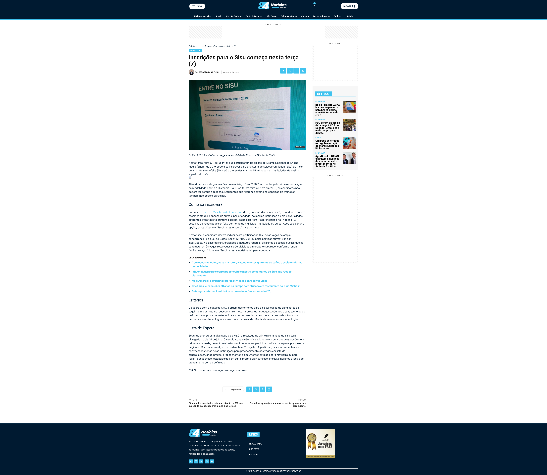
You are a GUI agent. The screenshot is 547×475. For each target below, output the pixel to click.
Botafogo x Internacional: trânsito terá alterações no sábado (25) (232, 291)
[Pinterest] (296, 71)
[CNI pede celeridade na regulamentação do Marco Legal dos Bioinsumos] (349, 143)
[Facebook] (283, 71)
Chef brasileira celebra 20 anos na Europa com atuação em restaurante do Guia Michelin (246, 286)
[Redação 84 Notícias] (192, 72)
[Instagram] (196, 461)
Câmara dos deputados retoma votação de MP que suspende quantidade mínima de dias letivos (216, 404)
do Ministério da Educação (222, 212)
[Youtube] (212, 461)
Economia (320, 102)
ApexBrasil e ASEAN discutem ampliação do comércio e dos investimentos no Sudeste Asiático (327, 161)
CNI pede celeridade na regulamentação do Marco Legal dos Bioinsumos (327, 144)
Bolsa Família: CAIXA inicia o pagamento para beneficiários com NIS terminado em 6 (327, 110)
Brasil (318, 138)
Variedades (193, 46)
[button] (349, 6)
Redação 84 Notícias (209, 72)
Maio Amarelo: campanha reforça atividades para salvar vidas (229, 280)
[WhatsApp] (303, 71)
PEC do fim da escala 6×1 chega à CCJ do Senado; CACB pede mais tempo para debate (327, 127)
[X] (290, 71)
